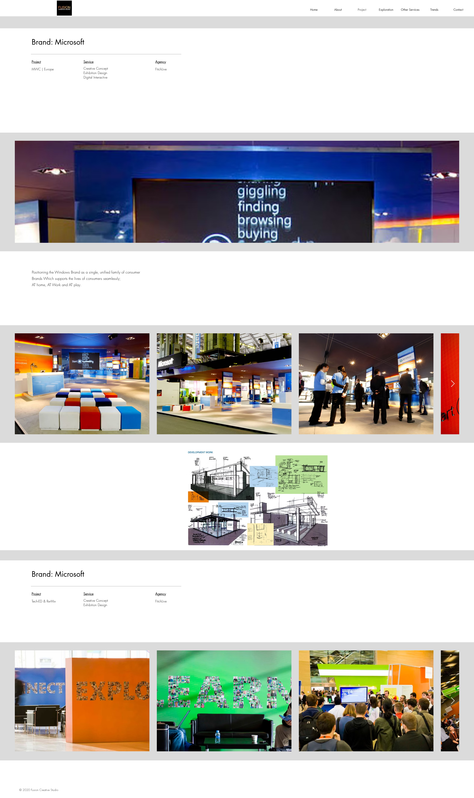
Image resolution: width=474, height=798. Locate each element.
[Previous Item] (21, 383)
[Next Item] (453, 700)
